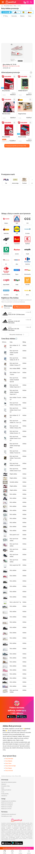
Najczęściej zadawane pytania (8, 782)
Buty (15, 5)
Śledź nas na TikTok (6, 808)
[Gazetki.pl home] (11, 2)
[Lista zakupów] (27, 2)
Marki (2, 788)
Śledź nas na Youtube (6, 806)
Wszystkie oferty (8, 5)
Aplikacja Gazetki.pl (6, 790)
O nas (2, 791)
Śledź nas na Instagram (7, 804)
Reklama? (3, 784)
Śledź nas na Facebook (7, 803)
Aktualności (4, 795)
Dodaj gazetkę (4, 793)
